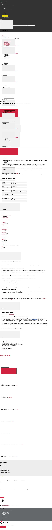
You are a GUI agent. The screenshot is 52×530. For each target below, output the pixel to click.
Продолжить (2, 497)
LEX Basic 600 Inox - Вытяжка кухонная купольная (8, 385)
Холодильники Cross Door (7, 109)
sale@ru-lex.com (6, 17)
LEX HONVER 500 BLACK (5, 505)
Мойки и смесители (6, 45)
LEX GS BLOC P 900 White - (5, 367)
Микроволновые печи (7, 44)
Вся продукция (16, 38)
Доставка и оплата (4, 131)
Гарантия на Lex (4, 519)
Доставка (5, 14)
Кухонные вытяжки (6, 37)
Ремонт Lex (3, 520)
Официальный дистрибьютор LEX (8, 5)
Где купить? (3, 514)
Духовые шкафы (6, 40)
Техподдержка (4, 138)
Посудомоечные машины (7, 41)
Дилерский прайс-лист (5, 512)
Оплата (5, 13)
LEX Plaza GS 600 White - (5, 397)
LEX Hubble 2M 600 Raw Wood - (6, 421)
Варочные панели (6, 38)
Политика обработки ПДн (5, 517)
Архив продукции (4, 176)
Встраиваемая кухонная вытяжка (14, 505)
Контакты (5, 7)
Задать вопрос (4, 146)
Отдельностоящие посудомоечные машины (10, 94)
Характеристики (4, 123)
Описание (3, 115)
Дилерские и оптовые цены (8, 9)
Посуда (5, 48)
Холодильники (4, 99)
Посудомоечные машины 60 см (8, 97)
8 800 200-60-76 (6, 16)
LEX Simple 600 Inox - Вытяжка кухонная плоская (8, 456)
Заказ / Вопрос (5, 15)
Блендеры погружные (7, 159)
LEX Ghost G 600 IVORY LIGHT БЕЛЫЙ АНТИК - (8, 409)
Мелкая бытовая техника (7, 47)
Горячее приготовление (7, 156)
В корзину (2, 373)
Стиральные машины (7, 43)
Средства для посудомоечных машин (9, 98)
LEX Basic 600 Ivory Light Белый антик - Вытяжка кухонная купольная (11, 444)
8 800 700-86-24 (11, 314)
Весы (4, 155)
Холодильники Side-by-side (7, 106)
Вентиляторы (4, 147)
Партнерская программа (7, 10)
